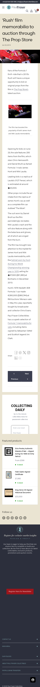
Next (27, 374)
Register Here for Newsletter (20, 591)
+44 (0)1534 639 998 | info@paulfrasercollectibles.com (20, 2)
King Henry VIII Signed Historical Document (23, 491)
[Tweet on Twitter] (24, 353)
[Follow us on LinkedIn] (24, 517)
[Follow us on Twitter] (8, 517)
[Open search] (27, 11)
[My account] (31, 11)
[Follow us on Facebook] (3, 517)
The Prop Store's (21, 89)
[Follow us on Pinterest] (16, 517)
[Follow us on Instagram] (12, 517)
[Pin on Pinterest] (20, 353)
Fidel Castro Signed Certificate (22, 473)
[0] (36, 11)
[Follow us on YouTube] (20, 517)
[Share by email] (28, 353)
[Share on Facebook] (16, 353)
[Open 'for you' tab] (33, 680)
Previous (14, 379)
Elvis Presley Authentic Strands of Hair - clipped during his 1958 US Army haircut (24, 452)
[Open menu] (3, 7)
